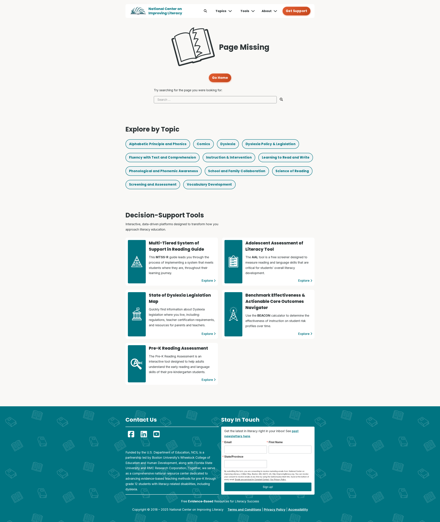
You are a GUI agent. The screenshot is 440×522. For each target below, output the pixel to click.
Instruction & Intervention (229, 157)
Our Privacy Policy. (278, 479)
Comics (203, 144)
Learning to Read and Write (286, 157)
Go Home (220, 77)
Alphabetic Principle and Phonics (158, 144)
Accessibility (298, 509)
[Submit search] (281, 99)
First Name (276, 442)
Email (228, 442)
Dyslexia (227, 144)
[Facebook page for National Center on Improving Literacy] (130, 434)
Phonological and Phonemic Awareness (163, 171)
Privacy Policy (274, 509)
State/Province (233, 456)
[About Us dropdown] (275, 11)
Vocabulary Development (209, 184)
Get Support (296, 11)
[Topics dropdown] (230, 11)
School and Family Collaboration (236, 171)
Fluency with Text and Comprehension (162, 157)
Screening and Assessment (153, 184)
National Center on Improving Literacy (165, 10)
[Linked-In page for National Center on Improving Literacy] (143, 434)
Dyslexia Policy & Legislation (271, 144)
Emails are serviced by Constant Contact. (252, 479)
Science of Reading (292, 171)
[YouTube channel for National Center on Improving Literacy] (156, 434)
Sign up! (268, 487)
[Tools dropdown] (253, 11)
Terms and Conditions (244, 509)
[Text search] (205, 11)
